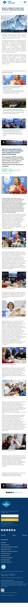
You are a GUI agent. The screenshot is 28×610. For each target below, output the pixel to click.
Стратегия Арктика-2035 (6, 557)
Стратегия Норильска (6, 553)
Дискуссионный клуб (6, 549)
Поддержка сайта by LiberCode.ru (7, 595)
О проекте (3, 535)
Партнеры (24, 535)
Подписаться (10, 520)
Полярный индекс (5, 544)
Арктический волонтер (6, 561)
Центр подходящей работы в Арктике (9, 546)
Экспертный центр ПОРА (9, 580)
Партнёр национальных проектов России (9, 592)
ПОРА (10, 168)
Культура (11, 171)
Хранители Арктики (5, 559)
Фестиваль (4, 168)
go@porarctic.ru (20, 577)
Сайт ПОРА (3, 542)
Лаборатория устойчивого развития (9, 551)
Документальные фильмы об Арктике (11, 170)
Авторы (14, 535)
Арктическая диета (5, 555)
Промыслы (4, 171)
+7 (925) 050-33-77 (12, 575)
